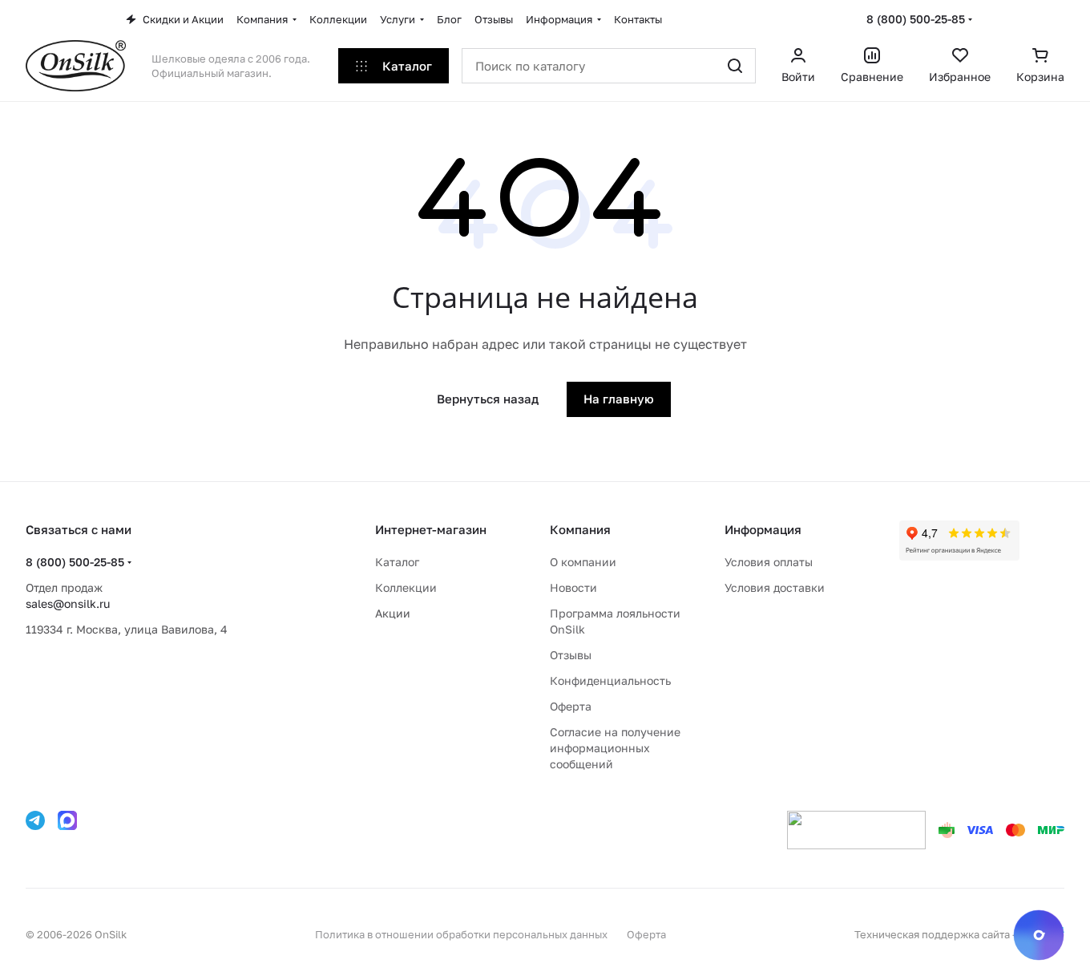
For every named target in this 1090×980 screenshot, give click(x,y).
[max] (67, 820)
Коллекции (406, 587)
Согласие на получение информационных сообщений (615, 748)
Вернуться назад (488, 398)
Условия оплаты (769, 562)
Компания (580, 529)
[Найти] (735, 66)
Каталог (397, 562)
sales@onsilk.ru (68, 603)
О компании (583, 562)
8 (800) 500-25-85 (915, 19)
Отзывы (570, 655)
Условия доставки (775, 587)
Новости (573, 587)
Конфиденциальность (610, 680)
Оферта (570, 706)
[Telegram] (35, 820)
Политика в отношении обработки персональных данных (461, 934)
